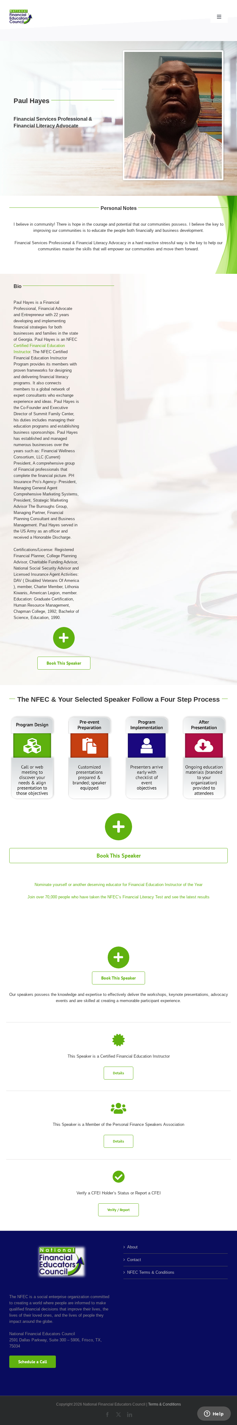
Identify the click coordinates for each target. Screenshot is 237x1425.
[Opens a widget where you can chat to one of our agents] (214, 1414)
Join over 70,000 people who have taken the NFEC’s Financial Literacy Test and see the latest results (118, 897)
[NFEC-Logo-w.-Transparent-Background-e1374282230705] (20, 11)
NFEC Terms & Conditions (150, 1272)
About (132, 1247)
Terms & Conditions (164, 1404)
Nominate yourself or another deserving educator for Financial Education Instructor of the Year (118, 884)
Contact (134, 1259)
